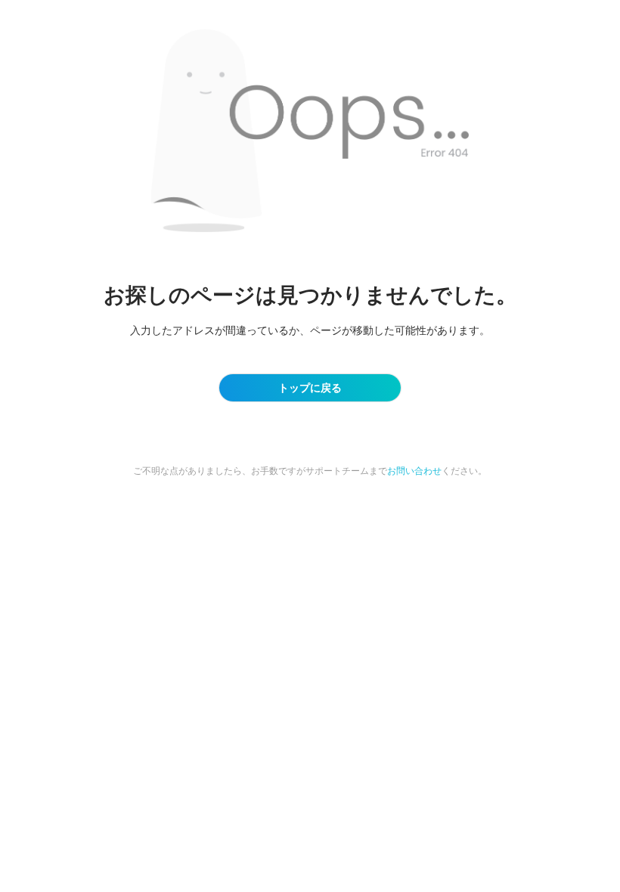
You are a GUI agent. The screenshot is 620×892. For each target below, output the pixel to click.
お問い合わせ (414, 470)
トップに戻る (310, 387)
